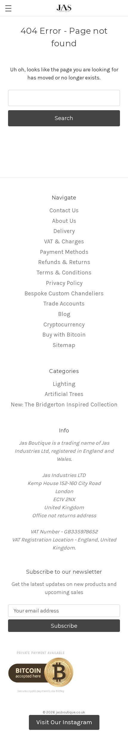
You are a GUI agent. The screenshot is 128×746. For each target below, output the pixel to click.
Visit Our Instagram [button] (64, 722)
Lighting (64, 383)
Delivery (64, 231)
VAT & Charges (64, 241)
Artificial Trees (64, 394)
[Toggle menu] (8, 8)
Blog (64, 314)
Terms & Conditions (64, 272)
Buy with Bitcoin (64, 334)
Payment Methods (64, 251)
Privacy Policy (64, 283)
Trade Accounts (64, 303)
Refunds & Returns (64, 262)
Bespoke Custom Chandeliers (64, 293)
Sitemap (64, 345)
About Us (64, 220)
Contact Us (64, 210)
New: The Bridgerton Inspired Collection (64, 404)
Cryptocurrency (64, 324)
